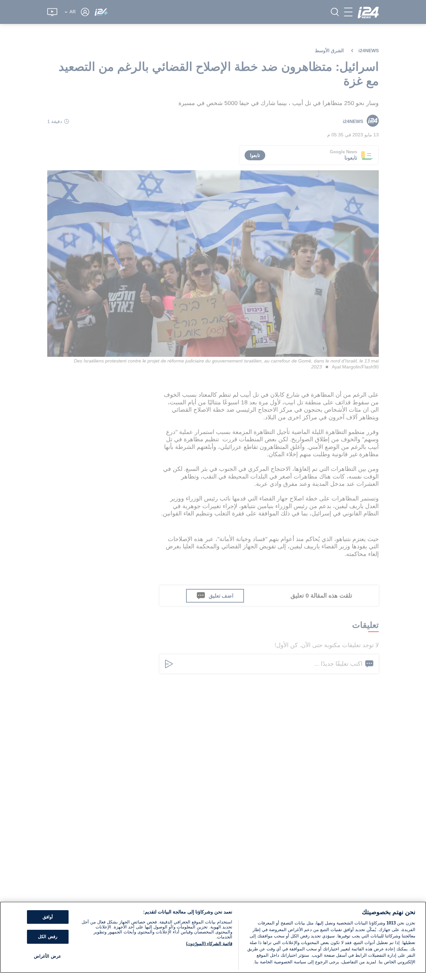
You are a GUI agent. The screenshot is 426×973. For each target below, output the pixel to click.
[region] (213, 937)
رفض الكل (47, 936)
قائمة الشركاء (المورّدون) (209, 943)
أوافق (48, 916)
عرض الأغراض (47, 956)
